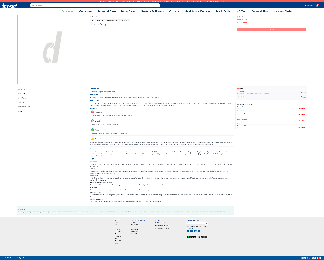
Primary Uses (22, 89)
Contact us (118, 231)
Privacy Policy (118, 236)
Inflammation (110, 20)
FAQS (20, 111)
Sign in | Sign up (309, 5)
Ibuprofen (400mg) (100, 25)
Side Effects (22, 98)
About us (117, 229)
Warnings (21, 102)
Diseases (67, 11)
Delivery (117, 234)
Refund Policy (118, 241)
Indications (21, 94)
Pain (92, 20)
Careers (117, 222)
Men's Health (134, 229)
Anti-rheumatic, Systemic (122, 20)
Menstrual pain (100, 20)
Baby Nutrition (134, 224)
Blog (116, 224)
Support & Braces (135, 234)
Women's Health (135, 231)
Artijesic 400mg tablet (242, 113)
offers (242, 11)
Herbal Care (134, 227)
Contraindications (24, 107)
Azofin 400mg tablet (242, 119)
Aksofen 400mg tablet (242, 106)
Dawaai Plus (260, 11)
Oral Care (133, 222)
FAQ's (116, 238)
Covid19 (117, 227)
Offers (116, 243)
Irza (96, 16)
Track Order (224, 11)
